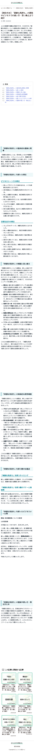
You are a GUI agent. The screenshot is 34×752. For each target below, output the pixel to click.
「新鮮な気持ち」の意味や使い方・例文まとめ (18, 101)
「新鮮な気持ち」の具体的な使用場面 (16, 94)
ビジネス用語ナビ (6, 8)
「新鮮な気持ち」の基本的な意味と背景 (17, 88)
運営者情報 (17, 746)
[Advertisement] (17, 62)
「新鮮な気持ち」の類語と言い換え (15, 92)
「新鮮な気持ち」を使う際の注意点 (15, 96)
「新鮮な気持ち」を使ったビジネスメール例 (18, 98)
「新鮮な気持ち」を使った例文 (14, 90)
